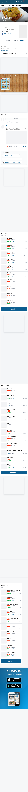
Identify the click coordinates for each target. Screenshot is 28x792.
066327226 (6, 36)
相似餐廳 (18, 5)
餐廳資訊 (3, 5)
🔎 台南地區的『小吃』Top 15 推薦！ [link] (11, 155)
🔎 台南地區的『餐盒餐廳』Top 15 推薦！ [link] (12, 162)
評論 (13, 5)
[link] (13, 241)
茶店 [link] (12, 405)
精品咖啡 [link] (12, 453)
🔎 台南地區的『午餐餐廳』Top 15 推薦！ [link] (12, 158)
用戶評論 (3, 115)
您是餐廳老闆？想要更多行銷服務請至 (14, 40)
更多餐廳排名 (13, 309)
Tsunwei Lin (9, 125)
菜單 (9, 5)
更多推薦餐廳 (13, 472)
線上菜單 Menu (14, 75)
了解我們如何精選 (4, 50)
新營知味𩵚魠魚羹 (7, 33)
